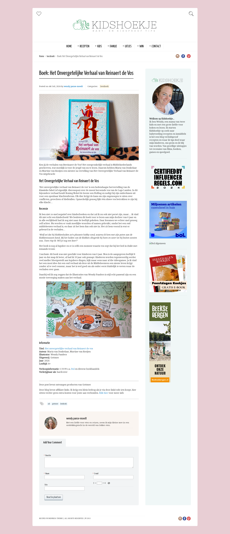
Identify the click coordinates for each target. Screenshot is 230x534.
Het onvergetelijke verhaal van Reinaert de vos (69, 348)
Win (141, 46)
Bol (73, 369)
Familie (113, 46)
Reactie (47, 455)
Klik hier (103, 393)
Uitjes (128, 46)
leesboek (51, 56)
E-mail (95, 474)
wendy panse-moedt (73, 86)
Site (46, 485)
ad (49, 404)
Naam (46, 474)
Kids (99, 46)
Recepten (84, 46)
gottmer (55, 404)
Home (69, 46)
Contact (156, 46)
